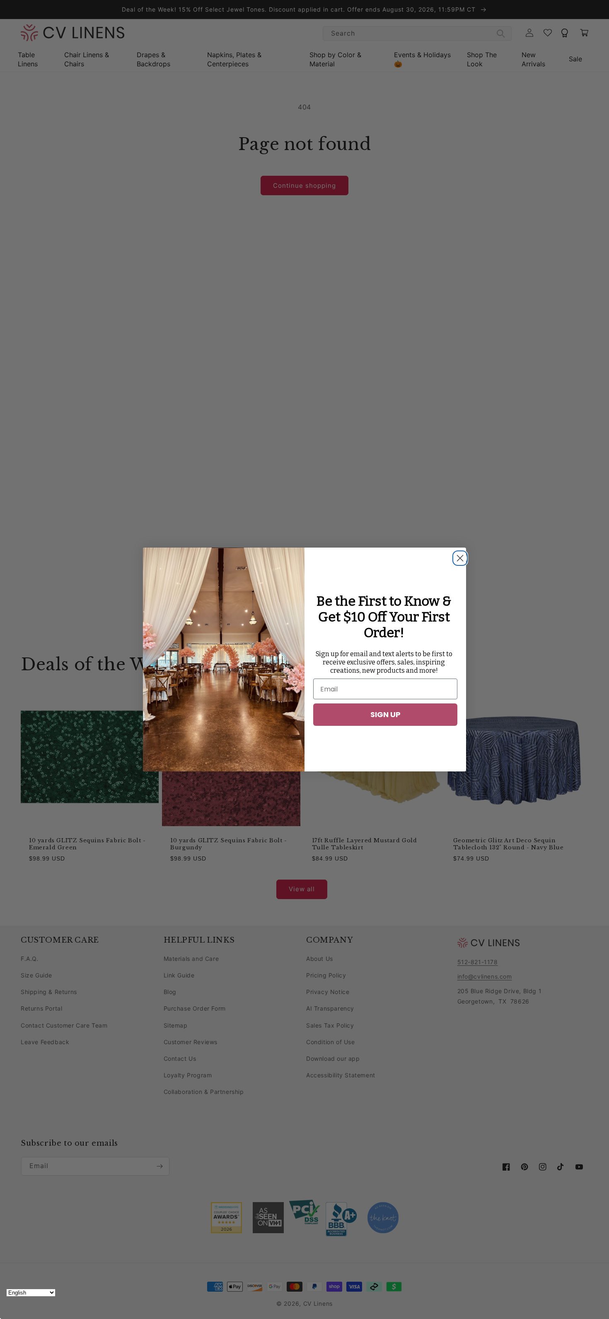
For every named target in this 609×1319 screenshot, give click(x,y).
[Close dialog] (458, 556)
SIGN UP (385, 714)
